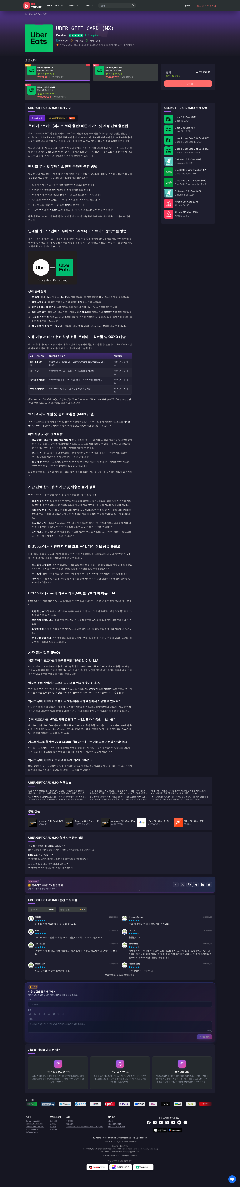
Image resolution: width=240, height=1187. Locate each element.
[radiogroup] (40, 920)
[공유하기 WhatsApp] (189, 884)
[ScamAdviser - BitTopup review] (97, 1167)
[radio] (36, 920)
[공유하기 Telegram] (196, 884)
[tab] (37, 118)
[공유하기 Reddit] (209, 884)
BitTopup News (32, 1132)
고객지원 (53, 1124)
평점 (29, 1010)
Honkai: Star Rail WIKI (34, 1124)
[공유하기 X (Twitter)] (182, 884)
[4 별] (44, 1014)
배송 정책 (69, 1124)
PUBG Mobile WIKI (33, 1129)
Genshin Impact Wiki (34, 1121)
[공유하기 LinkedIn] (202, 884)
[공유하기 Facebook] (176, 884)
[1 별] (30, 1014)
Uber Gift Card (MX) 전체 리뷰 (118, 975)
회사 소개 (53, 1121)
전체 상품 (53, 1129)
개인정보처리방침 (115, 1124)
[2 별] (35, 1014)
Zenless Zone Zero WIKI (35, 1127)
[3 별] (40, 1014)
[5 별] (49, 1014)
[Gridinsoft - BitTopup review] (120, 1167)
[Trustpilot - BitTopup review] (143, 1167)
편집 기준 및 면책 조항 (116, 1127)
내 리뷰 (30, 1019)
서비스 (110, 1121)
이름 (29, 999)
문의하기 (53, 1127)
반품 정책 (69, 1121)
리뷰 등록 (206, 1037)
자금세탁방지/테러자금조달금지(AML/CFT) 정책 (84, 1127)
